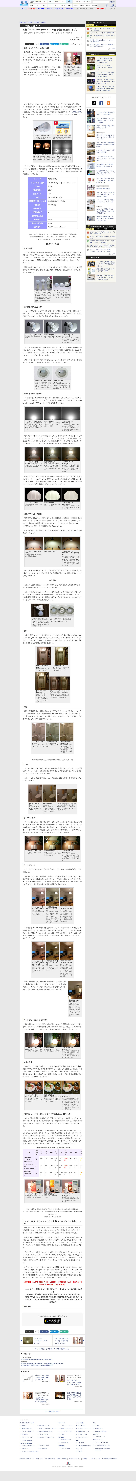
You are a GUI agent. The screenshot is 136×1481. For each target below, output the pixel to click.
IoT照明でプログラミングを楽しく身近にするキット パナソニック (105, 173)
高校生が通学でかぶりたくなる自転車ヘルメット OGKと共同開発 (105, 120)
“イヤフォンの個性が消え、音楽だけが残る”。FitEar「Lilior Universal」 (105, 60)
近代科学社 (62, 1445)
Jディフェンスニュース (84, 1428)
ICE (94, 1423)
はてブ (55, 44)
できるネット (25, 1448)
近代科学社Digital (65, 1448)
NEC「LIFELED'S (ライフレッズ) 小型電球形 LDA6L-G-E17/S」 (63, 1341)
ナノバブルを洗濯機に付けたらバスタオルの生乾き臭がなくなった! (105, 264)
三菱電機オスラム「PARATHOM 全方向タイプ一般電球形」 (41, 1400)
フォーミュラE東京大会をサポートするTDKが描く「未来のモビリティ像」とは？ (105, 81)
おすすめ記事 (95, 257)
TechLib (80, 1451)
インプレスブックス (44, 1445)
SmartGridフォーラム (44, 1425)
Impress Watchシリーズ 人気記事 (102, 226)
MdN (77, 1440)
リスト (36, 44)
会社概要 (85, 1458)
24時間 (97, 25)
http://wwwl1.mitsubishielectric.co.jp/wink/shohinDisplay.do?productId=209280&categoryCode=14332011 (42, 1364)
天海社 (97, 1425)
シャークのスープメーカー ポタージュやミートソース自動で (105, 158)
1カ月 (112, 25)
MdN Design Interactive (84, 1445)
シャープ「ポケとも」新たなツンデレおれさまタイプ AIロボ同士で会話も (105, 194)
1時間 (90, 25)
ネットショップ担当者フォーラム (48, 1428)
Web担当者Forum (26, 1428)
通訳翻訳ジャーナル (83, 1431)
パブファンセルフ (100, 1436)
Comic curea (98, 1428)
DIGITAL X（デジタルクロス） (47, 1437)
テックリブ (79, 1448)
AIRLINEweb (81, 1425)
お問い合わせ (39, 1458)
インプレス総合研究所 (28, 1431)
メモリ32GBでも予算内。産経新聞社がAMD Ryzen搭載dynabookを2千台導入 (105, 88)
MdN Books (81, 1442)
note (65, 44)
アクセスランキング (97, 22)
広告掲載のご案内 (50, 1458)
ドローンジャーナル (27, 1437)
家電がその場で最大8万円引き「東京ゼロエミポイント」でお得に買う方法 (105, 277)
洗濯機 (91, 8)
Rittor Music (62, 1423)
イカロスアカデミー (83, 1437)
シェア (45, 44)
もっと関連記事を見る (52, 1411)
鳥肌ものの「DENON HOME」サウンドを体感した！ (104, 67)
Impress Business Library (45, 1431)
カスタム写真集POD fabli (102, 1445)
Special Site (95, 54)
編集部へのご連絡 (61, 1458)
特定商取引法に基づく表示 (109, 1458)
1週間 (105, 25)
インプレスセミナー (44, 1434)
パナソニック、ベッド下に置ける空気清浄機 (102, 33)
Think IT (24, 1425)
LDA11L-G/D (76, 112)
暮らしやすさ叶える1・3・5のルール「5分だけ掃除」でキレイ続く (105, 137)
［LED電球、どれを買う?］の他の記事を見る (52, 1349)
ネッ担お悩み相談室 (27, 1440)
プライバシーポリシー (74, 1458)
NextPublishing (43, 1448)
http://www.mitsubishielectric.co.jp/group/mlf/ (36, 1359)
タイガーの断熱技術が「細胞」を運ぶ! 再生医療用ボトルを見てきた (105, 218)
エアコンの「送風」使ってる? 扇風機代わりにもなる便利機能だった (105, 211)
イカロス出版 (79, 1423)
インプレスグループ (94, 1458)
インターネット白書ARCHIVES (30, 1451)
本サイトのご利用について (27, 1458)
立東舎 (62, 1434)
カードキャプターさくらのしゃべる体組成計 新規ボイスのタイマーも (105, 180)
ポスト (31, 44)
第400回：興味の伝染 (103, 188)
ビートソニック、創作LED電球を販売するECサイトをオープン (42, 1377)
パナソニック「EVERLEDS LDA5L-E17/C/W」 (41, 1341)
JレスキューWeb (82, 1434)
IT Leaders (24, 1434)
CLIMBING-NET (65, 1442)
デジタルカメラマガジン (28, 1445)
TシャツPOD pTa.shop (101, 1442)
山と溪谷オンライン (66, 1439)
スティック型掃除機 (81, 8)
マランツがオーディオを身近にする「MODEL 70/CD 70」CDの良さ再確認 (105, 74)
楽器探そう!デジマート (67, 1428)
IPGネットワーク (98, 1439)
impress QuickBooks (100, 1431)
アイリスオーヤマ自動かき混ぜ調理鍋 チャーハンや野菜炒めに (105, 144)
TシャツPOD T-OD (66, 1431)
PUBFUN (95, 1434)
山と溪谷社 (62, 1437)
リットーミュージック (66, 1425)
